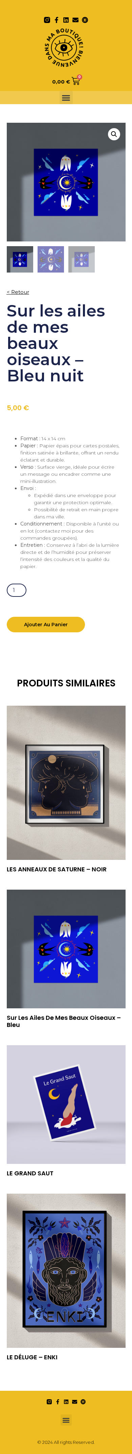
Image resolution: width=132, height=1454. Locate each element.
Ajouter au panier (46, 625)
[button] (66, 97)
